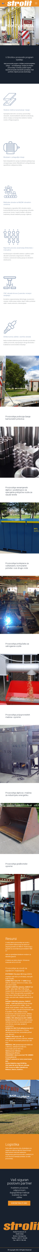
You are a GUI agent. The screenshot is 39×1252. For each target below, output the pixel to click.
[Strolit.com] (19, 3)
